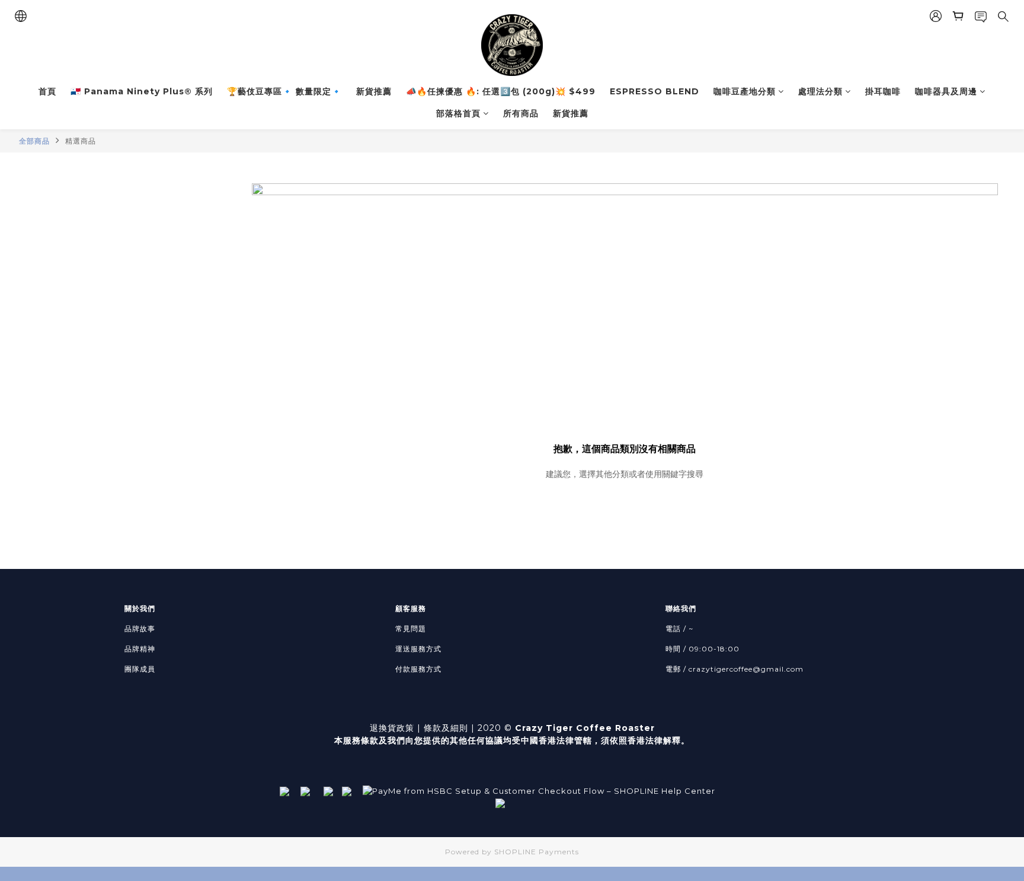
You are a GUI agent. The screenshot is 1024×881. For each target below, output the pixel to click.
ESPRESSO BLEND (654, 91)
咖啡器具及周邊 (946, 91)
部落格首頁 (458, 113)
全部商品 (34, 140)
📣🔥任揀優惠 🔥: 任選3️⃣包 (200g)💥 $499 (501, 91)
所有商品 (521, 113)
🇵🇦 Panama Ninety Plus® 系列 (142, 91)
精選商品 (80, 140)
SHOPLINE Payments (536, 851)
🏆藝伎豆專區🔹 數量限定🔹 (284, 91)
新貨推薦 (374, 91)
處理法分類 (820, 91)
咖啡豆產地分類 (744, 91)
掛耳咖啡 (883, 91)
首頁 (47, 91)
